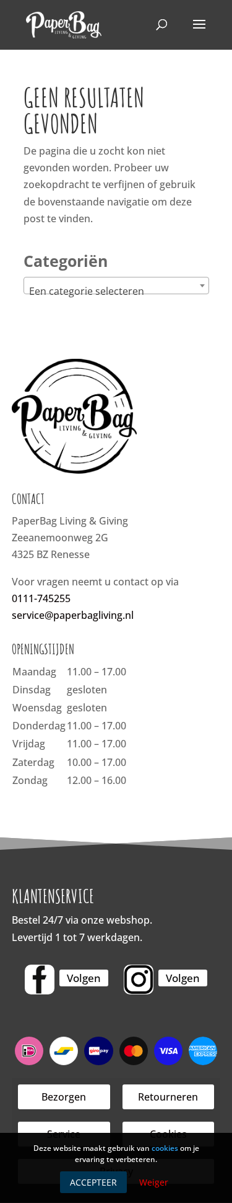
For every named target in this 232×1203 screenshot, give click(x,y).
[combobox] (116, 285)
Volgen (84, 978)
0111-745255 (41, 598)
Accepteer (93, 1182)
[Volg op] (39, 979)
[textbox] (116, 291)
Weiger (153, 1182)
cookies (165, 1148)
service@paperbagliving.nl (73, 615)
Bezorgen (63, 1097)
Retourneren (168, 1097)
